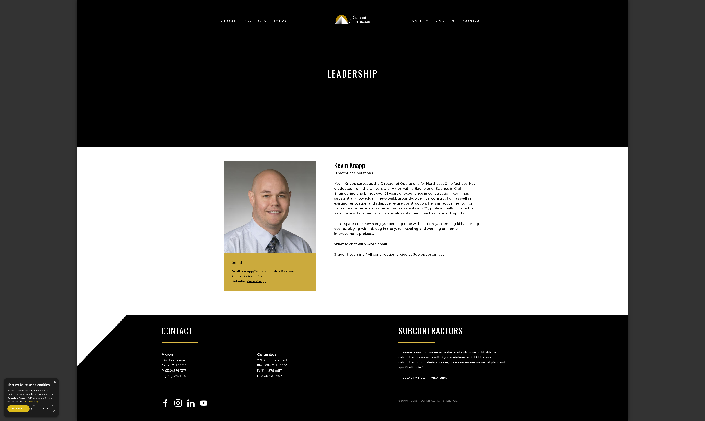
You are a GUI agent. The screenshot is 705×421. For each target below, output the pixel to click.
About (228, 21)
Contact (473, 21)
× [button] (54, 382)
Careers (446, 21)
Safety (420, 21)
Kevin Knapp (256, 281)
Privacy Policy (31, 401)
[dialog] (31, 397)
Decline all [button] (43, 408)
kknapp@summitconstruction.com (268, 271)
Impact (282, 21)
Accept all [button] (18, 408)
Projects (255, 21)
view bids (439, 377)
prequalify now (412, 377)
